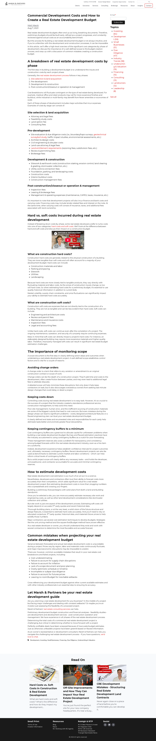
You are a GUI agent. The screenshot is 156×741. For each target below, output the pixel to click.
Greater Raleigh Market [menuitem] (104, 2)
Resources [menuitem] (124, 6)
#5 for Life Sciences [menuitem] (85, 729)
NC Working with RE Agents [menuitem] (63, 729)
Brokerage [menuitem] (114, 6)
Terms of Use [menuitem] (32, 725)
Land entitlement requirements (46, 148)
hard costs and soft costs (62, 226)
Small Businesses (53, 640)
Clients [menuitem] (77, 6)
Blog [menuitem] (54, 725)
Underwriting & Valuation (86, 640)
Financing (63, 640)
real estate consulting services (57, 609)
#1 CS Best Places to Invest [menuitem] (88, 725)
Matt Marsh (33, 25)
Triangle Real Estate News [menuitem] (87, 733)
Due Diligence (72, 640)
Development (34, 640)
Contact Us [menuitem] (131, 2)
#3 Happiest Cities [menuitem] (84, 727)
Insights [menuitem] (140, 6)
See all (113, 97)
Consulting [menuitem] (104, 6)
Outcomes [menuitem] (86, 6)
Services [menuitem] (95, 6)
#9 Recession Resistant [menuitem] (86, 731)
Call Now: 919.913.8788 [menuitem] (90, 2)
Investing (43, 640)
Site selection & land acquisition (46, 79)
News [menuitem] (55, 727)
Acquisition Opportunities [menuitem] (119, 2)
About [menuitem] (133, 6)
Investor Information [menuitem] (35, 727)
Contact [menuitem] (148, 6)
